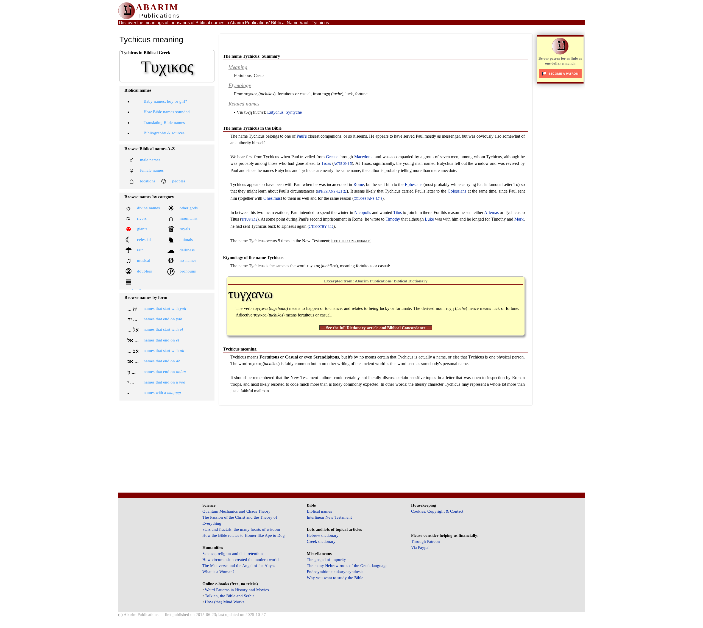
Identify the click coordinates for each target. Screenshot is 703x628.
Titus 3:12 (249, 219)
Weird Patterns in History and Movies (237, 590)
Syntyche (294, 112)
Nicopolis (362, 212)
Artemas (491, 212)
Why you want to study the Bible (335, 578)
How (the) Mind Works (224, 602)
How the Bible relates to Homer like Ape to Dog (243, 535)
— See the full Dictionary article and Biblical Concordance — (376, 328)
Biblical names (319, 511)
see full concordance (351, 241)
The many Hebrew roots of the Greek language (347, 565)
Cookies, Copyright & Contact (437, 511)
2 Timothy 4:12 (321, 227)
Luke (429, 219)
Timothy (393, 219)
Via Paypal (420, 547)
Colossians (457, 191)
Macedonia (363, 156)
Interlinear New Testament (329, 517)
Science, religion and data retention (232, 553)
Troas (326, 163)
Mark (519, 219)
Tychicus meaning (239, 349)
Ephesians (413, 184)
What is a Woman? (218, 571)
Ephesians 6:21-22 (332, 191)
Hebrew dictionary (323, 535)
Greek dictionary (321, 541)
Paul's (302, 136)
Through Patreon (425, 541)
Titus (397, 212)
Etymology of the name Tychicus (253, 257)
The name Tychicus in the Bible (252, 128)
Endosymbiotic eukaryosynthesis (335, 571)
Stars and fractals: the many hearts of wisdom (241, 529)
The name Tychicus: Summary (251, 56)
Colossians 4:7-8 (368, 199)
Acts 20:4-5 (343, 164)
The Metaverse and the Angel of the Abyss (238, 565)
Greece (332, 156)
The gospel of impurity (326, 559)
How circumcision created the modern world (240, 559)
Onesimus (272, 198)
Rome (358, 184)
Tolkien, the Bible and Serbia (230, 596)
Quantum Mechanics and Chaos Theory (236, 511)
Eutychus (275, 112)
